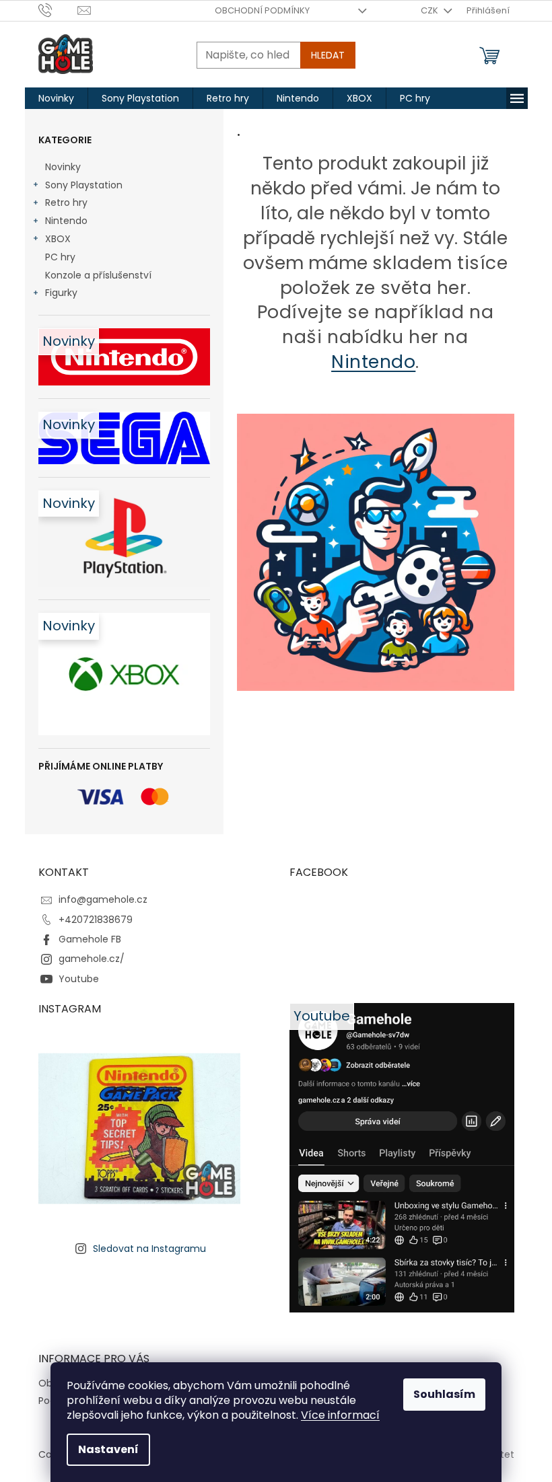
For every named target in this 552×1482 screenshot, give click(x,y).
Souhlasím (444, 1394)
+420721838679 (96, 919)
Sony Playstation (84, 185)
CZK (430, 10)
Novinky (63, 167)
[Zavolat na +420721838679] (58, 9)
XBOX (58, 239)
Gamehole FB (90, 939)
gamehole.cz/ (92, 958)
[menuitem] (56, 98)
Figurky (61, 292)
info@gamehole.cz (103, 899)
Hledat (328, 55)
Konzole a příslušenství (98, 275)
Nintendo (66, 220)
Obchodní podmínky (262, 10)
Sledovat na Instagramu (149, 1248)
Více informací (340, 1415)
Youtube (79, 979)
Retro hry (66, 202)
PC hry (60, 257)
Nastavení (108, 1449)
